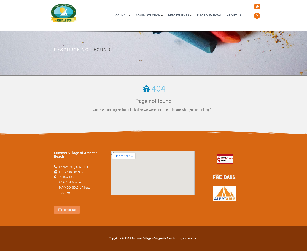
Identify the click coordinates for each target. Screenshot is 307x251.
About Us (234, 15)
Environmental (209, 15)
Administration (148, 15)
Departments (178, 15)
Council (121, 15)
